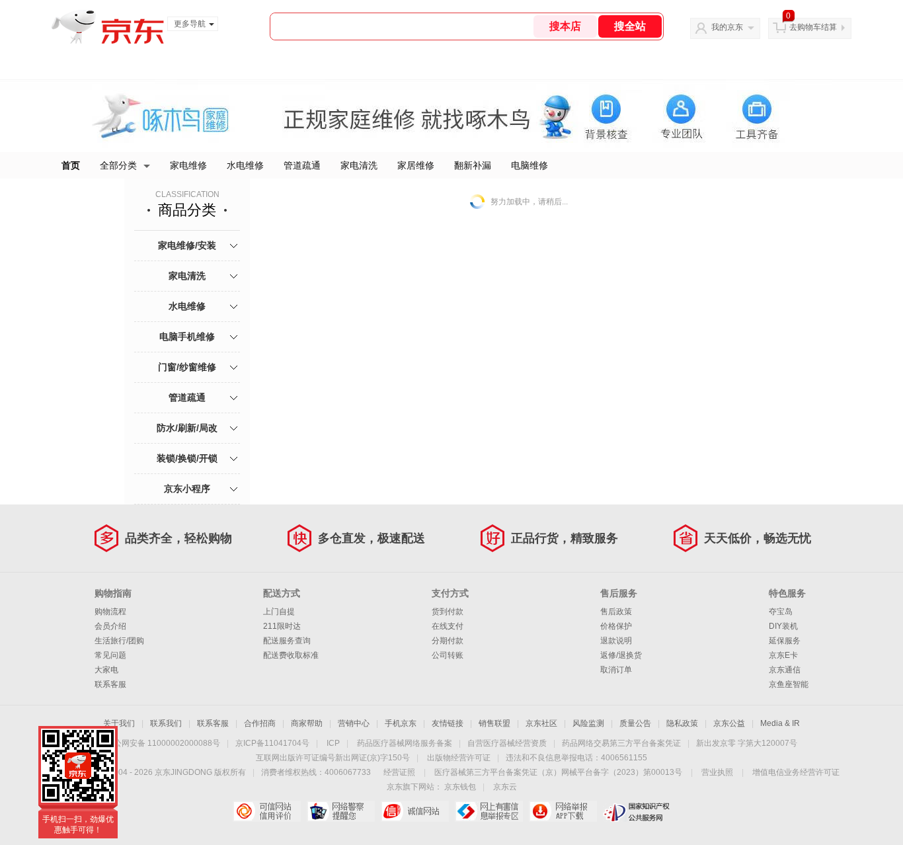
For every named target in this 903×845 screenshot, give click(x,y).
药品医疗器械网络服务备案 (404, 743)
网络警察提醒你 (341, 811)
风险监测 (588, 723)
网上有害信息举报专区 (489, 811)
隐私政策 (682, 723)
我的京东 (727, 27)
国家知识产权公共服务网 (637, 811)
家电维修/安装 (187, 245)
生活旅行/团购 (119, 640)
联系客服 (110, 684)
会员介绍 (110, 626)
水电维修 (245, 165)
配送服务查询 (287, 640)
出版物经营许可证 (459, 757)
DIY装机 (783, 626)
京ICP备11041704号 (272, 743)
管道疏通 (302, 165)
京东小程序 (187, 488)
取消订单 (616, 669)
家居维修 (415, 165)
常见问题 (110, 655)
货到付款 (447, 611)
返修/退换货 (621, 655)
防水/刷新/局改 (187, 427)
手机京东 (400, 723)
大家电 (106, 669)
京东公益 (729, 723)
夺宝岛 (781, 611)
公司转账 (447, 655)
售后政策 (616, 611)
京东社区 (541, 723)
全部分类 (118, 165)
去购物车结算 (813, 27)
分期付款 (447, 640)
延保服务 (785, 640)
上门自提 (279, 611)
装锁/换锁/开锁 (187, 458)
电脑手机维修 (187, 336)
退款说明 (616, 640)
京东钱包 (460, 786)
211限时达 (282, 626)
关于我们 (119, 723)
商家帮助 (307, 723)
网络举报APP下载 (563, 811)
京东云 (505, 786)
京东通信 (785, 669)
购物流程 (110, 611)
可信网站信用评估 (267, 811)
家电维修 (188, 165)
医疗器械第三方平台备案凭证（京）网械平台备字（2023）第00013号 (558, 772)
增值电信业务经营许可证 (796, 772)
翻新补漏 (472, 165)
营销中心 (354, 723)
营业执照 (717, 772)
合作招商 (260, 723)
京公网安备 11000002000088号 (163, 743)
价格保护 (616, 626)
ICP (333, 743)
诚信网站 (415, 811)
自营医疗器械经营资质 (507, 743)
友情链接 (447, 723)
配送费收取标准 (291, 655)
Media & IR (780, 723)
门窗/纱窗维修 (187, 367)
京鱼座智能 (788, 684)
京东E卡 (783, 655)
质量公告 (635, 723)
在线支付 (447, 626)
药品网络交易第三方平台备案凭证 (621, 743)
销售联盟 (494, 723)
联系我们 (166, 723)
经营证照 (399, 772)
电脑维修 (529, 165)
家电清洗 (358, 165)
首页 (70, 165)
